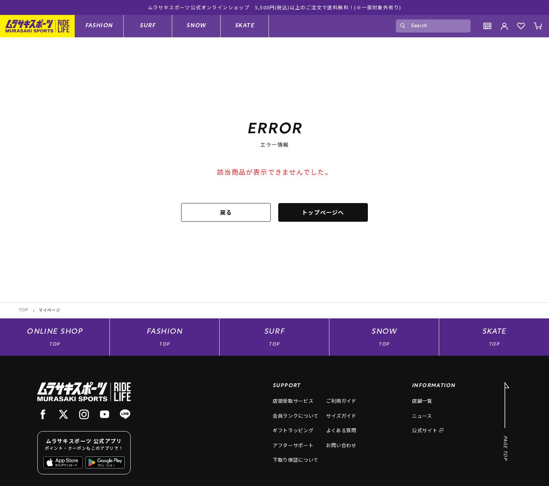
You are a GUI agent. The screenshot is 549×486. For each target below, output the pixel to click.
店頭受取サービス (293, 400)
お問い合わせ (341, 445)
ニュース (422, 415)
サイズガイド (341, 415)
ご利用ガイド (341, 400)
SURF (148, 25)
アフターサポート (293, 445)
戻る (226, 212)
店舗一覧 (422, 400)
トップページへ (323, 212)
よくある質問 (341, 430)
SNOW (196, 25)
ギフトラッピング (293, 430)
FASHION (99, 25)
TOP (23, 310)
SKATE (244, 25)
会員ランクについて (296, 415)
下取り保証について (296, 459)
